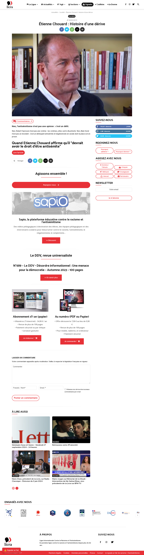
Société (62, 12)
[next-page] (17, 488)
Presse (92, 553)
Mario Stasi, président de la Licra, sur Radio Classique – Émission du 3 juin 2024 (30, 480)
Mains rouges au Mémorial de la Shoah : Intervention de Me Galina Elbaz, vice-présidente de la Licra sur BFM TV (69, 481)
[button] (138, 5)
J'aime (128, 126)
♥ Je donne (112, 4)
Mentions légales (55, 553)
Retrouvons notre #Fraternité (65, 445)
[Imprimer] (82, 29)
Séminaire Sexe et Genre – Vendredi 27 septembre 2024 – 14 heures (29, 446)
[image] (51, 203)
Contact (100, 553)
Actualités (54, 12)
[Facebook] (125, 4)
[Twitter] (133, 4)
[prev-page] (13, 488)
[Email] (77, 29)
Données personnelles (79, 553)
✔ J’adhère (99, 4)
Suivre (128, 131)
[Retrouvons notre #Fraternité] (71, 429)
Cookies (66, 553)
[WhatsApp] (72, 29)
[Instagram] (129, 4)
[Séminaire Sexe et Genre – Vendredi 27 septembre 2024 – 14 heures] (31, 429)
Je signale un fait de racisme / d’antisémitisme (122, 553)
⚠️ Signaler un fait (11, 550)
